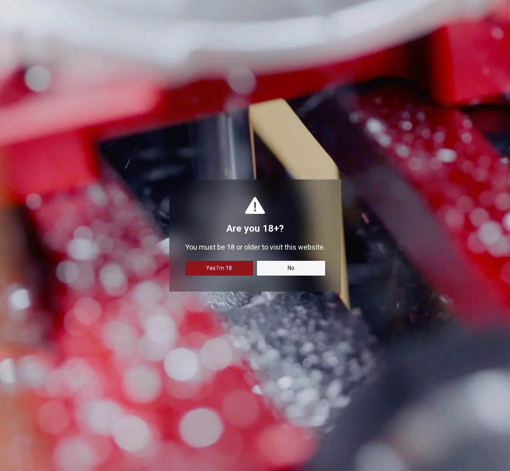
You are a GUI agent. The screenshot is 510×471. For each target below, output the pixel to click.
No (291, 268)
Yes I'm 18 (219, 268)
